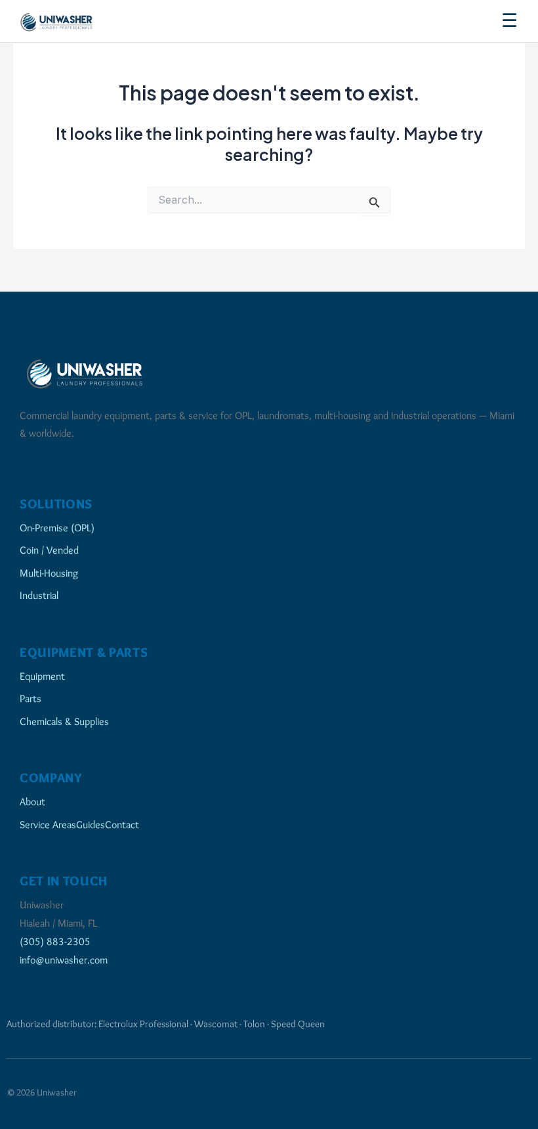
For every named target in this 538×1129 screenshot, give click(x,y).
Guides (90, 824)
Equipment (42, 675)
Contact (122, 824)
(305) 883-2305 (55, 941)
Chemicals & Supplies (64, 721)
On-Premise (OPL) (57, 527)
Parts (30, 698)
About (32, 801)
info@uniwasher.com (64, 959)
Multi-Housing (49, 572)
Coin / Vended (49, 549)
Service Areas (48, 824)
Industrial (39, 595)
